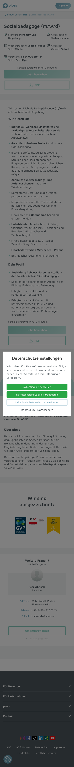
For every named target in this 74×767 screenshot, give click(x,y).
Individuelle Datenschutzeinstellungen (37, 402)
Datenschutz (45, 409)
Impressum (28, 409)
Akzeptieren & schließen (37, 386)
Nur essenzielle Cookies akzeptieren (37, 394)
